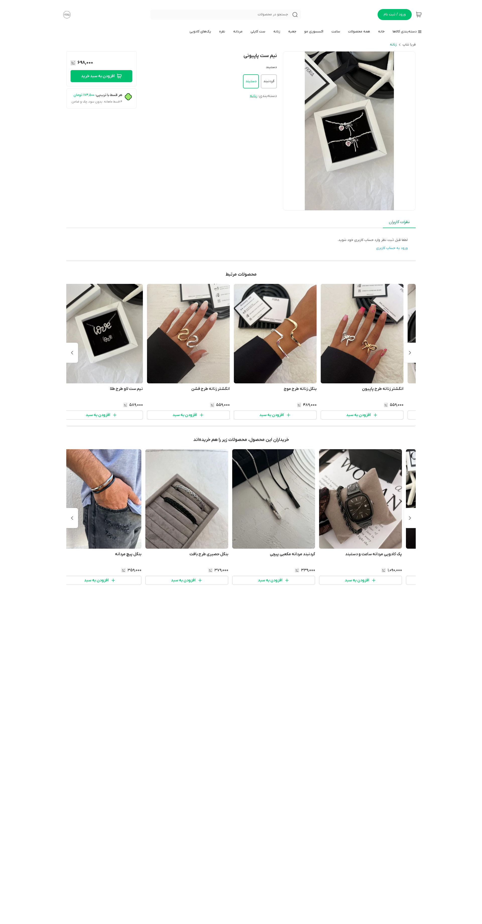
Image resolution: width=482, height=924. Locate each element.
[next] (72, 353)
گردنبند (268, 81)
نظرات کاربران (399, 222)
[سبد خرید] (419, 15)
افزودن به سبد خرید (98, 76)
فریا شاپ (409, 44)
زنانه (393, 44)
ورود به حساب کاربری (392, 248)
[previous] (410, 353)
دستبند (251, 81)
